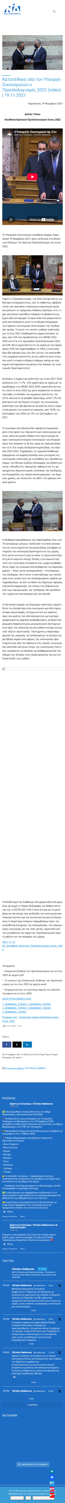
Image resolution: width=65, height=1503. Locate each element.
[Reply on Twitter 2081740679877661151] (13, 1382)
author (18, 1057)
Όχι (28, 1498)
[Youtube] (52, 1495)
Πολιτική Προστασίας (43, 1498)
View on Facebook (9, 1216)
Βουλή (26, 1054)
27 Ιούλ (51, 1352)
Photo (10, 1212)
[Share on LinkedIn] (27, 1045)
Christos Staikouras (22, 1285)
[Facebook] (52, 1477)
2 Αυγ (50, 1285)
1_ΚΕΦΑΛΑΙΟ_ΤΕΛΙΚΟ (14, 1004)
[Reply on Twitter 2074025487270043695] (13, 1398)
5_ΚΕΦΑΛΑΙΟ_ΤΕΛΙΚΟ (14, 1012)
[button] (54, 12)
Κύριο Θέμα (44, 1054)
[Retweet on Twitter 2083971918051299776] (18, 1344)
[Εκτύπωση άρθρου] (13, 1068)
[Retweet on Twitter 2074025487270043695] (18, 1398)
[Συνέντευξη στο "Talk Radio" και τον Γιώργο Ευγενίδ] (32, 1456)
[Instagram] (52, 1489)
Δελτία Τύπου (34, 1054)
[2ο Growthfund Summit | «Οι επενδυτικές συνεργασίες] (32, 1447)
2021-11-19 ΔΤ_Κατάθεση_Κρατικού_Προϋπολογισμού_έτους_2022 (32, 946)
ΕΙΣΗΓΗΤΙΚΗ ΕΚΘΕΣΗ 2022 (16, 998)
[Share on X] (17, 1045)
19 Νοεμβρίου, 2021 (12, 1054)
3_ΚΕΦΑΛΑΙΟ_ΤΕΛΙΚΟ (14, 1008)
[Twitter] (52, 1483)
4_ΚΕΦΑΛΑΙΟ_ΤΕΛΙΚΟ (39, 1008)
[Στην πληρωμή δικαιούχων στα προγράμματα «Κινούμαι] (32, 1430)
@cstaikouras (39, 1285)
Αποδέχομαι (17, 1498)
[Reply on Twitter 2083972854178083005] (13, 1310)
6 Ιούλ (51, 1391)
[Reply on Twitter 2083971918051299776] (13, 1344)
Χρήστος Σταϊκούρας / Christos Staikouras (31, 1104)
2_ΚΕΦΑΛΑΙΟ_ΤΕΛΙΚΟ (39, 1004)
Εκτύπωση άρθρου (35, 1068)
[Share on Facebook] (6, 1045)
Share (22, 1216)
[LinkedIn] (52, 1471)
